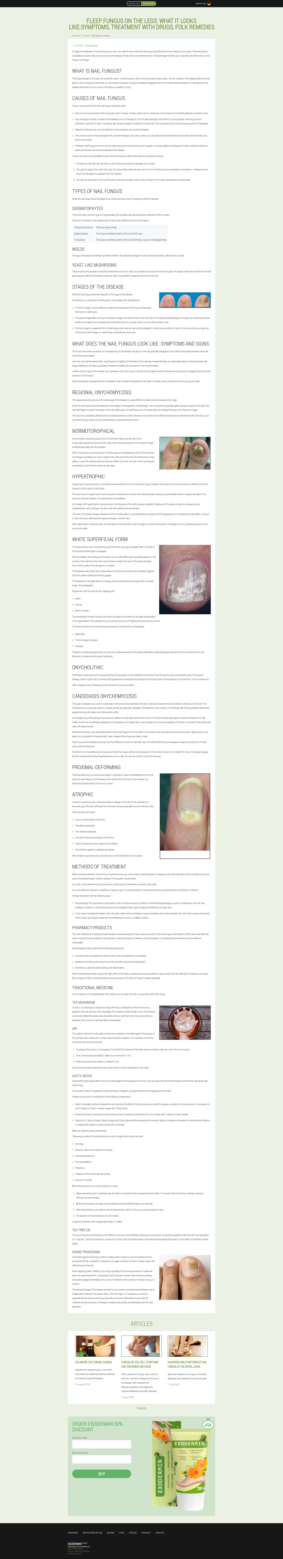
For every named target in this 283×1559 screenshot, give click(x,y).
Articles (133, 1532)
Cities (121, 1532)
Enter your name (79, 1438)
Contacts (160, 1532)
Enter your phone (80, 1453)
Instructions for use (92, 1532)
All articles (141, 1407)
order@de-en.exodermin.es (79, 1546)
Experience (73, 1532)
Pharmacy (146, 1532)
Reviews (110, 1532)
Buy (101, 1473)
